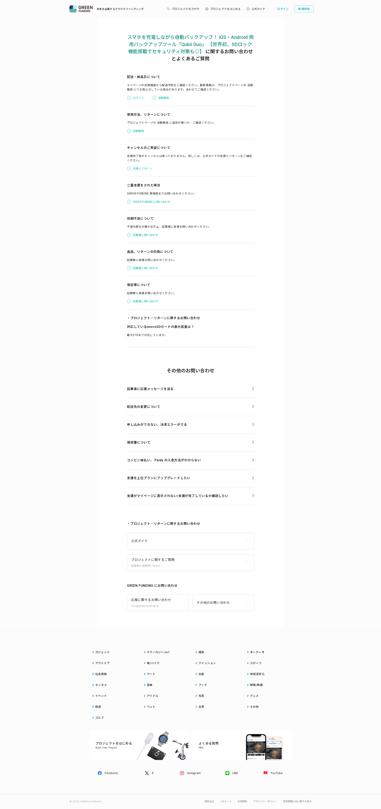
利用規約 (242, 801)
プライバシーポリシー (265, 801)
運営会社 (209, 801)
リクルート (226, 801)
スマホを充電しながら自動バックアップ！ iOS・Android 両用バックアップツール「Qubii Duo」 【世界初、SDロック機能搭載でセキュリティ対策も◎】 (190, 44)
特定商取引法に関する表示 (297, 801)
